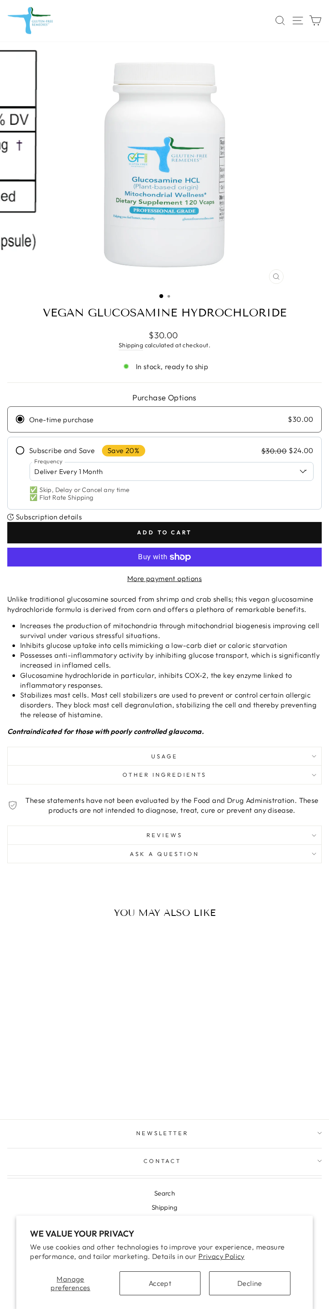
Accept (160, 1283)
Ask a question (164, 853)
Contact (163, 1160)
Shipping (131, 345)
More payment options (164, 578)
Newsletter (162, 1133)
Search (164, 1193)
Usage (164, 756)
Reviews (164, 835)
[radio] (164, 419)
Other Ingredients (164, 774)
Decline (249, 1283)
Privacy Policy (221, 1256)
